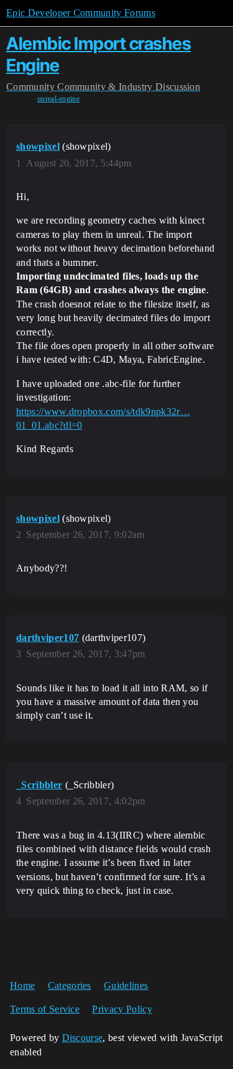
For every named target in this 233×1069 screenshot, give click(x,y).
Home (22, 985)
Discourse (82, 1037)
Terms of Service (45, 1009)
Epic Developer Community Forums (80, 12)
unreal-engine (58, 98)
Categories (69, 985)
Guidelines (126, 985)
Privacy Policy (122, 1009)
